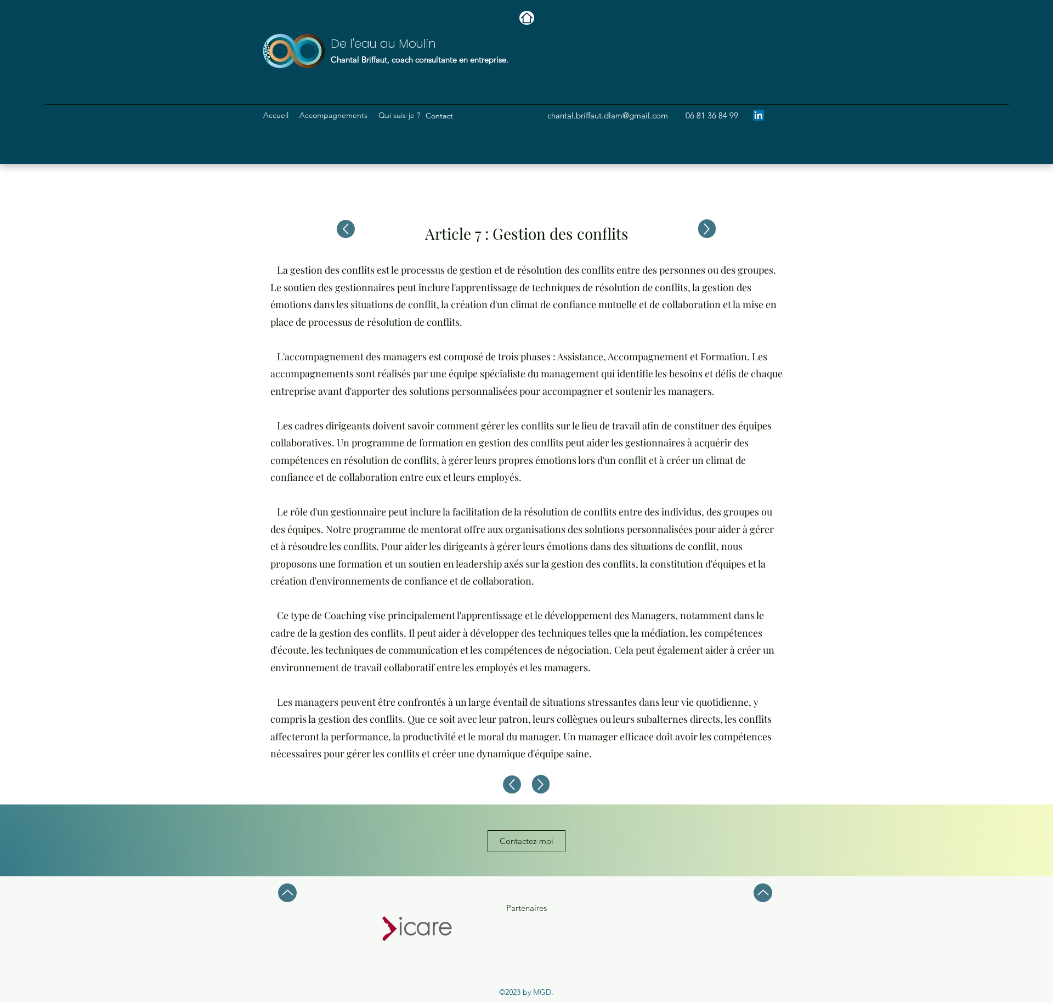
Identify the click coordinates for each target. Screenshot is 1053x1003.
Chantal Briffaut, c (363, 59)
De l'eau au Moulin (383, 43)
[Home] (526, 18)
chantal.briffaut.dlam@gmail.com (607, 115)
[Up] (707, 228)
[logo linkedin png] (758, 115)
